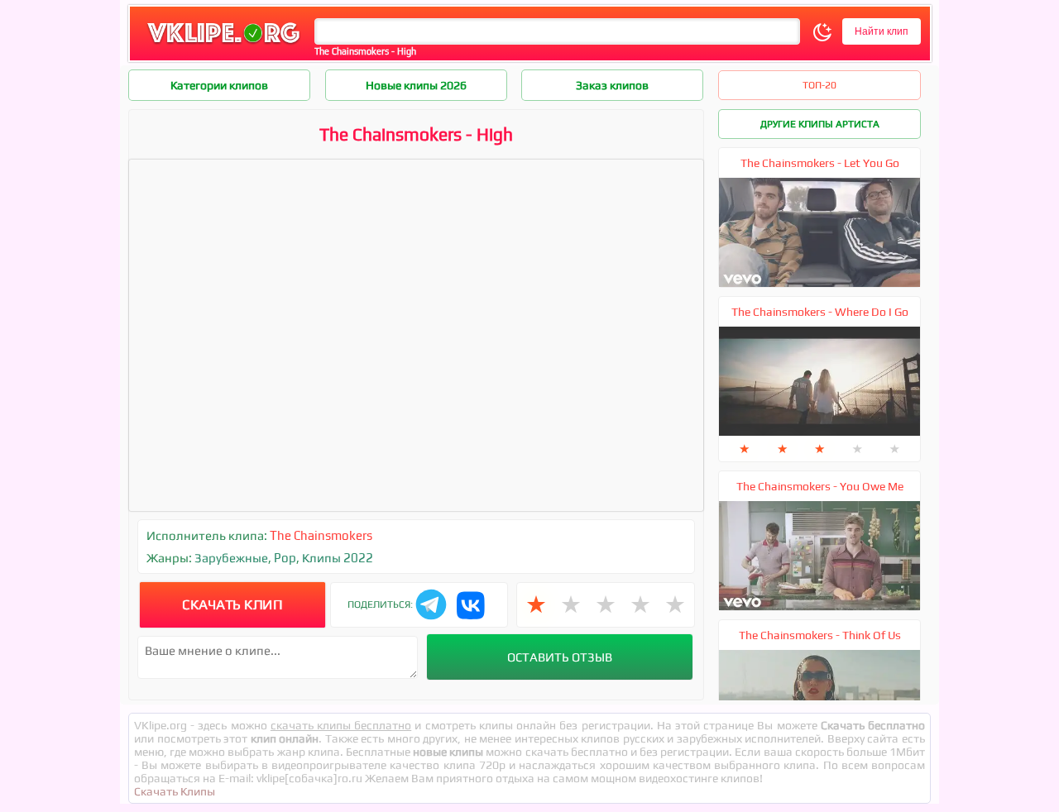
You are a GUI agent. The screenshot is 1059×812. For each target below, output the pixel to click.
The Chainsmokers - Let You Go (819, 163)
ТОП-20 (819, 85)
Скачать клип (232, 604)
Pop (285, 558)
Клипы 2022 (337, 558)
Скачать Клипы (174, 791)
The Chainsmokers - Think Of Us (820, 635)
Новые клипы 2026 (416, 85)
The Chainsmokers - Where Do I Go (819, 311)
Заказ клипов (612, 85)
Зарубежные (231, 558)
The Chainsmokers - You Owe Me (819, 486)
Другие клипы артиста (819, 124)
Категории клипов (219, 85)
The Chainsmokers (321, 535)
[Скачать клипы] (223, 44)
